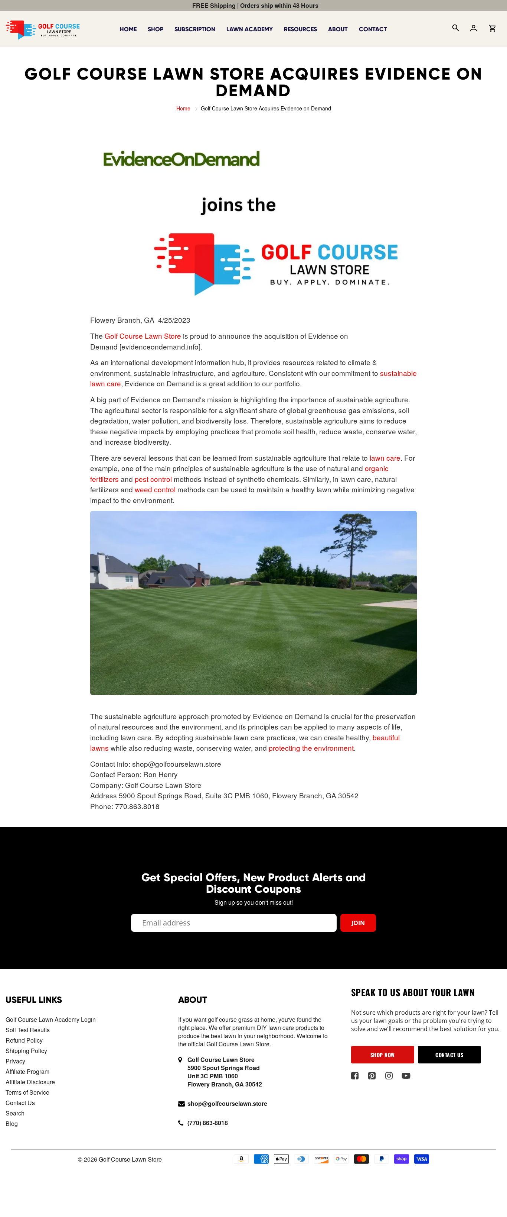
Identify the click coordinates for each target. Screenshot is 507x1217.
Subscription (194, 29)
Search (15, 1113)
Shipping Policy (26, 1050)
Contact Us (20, 1102)
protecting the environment (311, 748)
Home (128, 29)
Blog (12, 1123)
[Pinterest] (372, 1075)
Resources (300, 29)
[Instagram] (389, 1075)
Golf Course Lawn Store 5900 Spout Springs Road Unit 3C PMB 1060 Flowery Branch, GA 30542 (224, 1071)
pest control (153, 479)
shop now (382, 1055)
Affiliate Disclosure (30, 1082)
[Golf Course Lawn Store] (43, 28)
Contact (373, 29)
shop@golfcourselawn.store (227, 1103)
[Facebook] (355, 1075)
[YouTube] (406, 1075)
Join (358, 923)
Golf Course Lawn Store (143, 336)
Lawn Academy (249, 29)
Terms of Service (27, 1092)
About (338, 29)
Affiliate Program (27, 1071)
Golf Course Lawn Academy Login (51, 1019)
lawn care (385, 458)
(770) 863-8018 (207, 1122)
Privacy (15, 1061)
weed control (155, 489)
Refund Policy (24, 1040)
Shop (155, 29)
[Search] (455, 29)
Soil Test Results (28, 1030)
